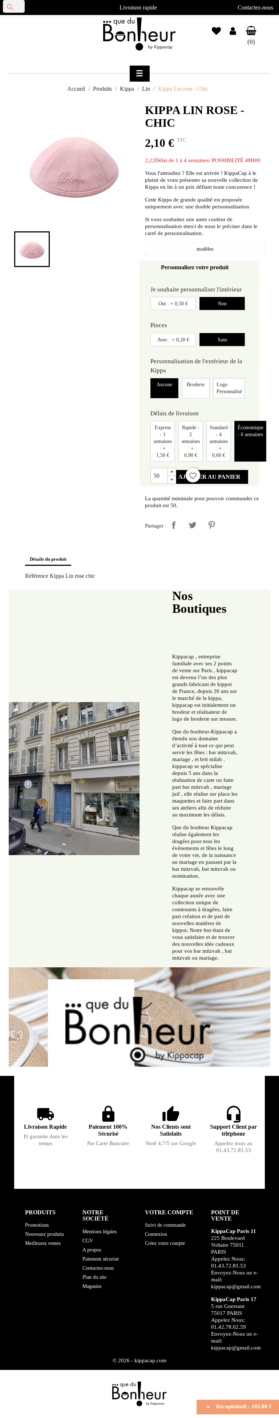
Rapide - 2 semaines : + (191, 441)
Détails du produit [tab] (48, 559)
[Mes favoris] (216, 28)
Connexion (156, 1234)
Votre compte (169, 1212)
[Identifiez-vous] (233, 32)
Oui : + (173, 303)
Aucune (164, 384)
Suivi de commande (165, 1225)
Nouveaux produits (44, 1234)
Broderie (196, 384)
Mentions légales (99, 1231)
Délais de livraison (174, 413)
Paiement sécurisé (100, 1259)
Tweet (192, 525)
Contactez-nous (255, 7)
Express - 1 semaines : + (163, 441)
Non (222, 303)
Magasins (91, 1286)
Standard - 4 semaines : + (219, 441)
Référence (36, 576)
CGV (87, 1240)
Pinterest (211, 525)
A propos (91, 1250)
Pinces (158, 325)
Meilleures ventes (43, 1243)
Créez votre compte (165, 1243)
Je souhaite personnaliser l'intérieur (196, 289)
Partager (173, 525)
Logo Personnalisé (229, 388)
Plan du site (94, 1277)
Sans (222, 339)
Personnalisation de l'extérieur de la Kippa (196, 366)
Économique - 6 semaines (250, 431)
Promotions (37, 1225)
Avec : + (173, 339)
